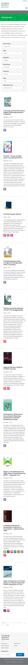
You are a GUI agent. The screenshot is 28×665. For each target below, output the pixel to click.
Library (15, 645)
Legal (8, 662)
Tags (4, 78)
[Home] (5, 5)
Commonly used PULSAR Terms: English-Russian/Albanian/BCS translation (14, 112)
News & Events (5, 647)
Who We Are (4, 643)
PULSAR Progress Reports (12, 214)
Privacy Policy (13, 662)
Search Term (7, 43)
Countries (6, 71)
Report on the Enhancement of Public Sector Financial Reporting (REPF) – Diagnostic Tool (14, 473)
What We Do (17, 643)
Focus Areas (6, 64)
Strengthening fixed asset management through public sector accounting (12, 263)
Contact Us (24, 0)
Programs (6, 57)
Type (4, 50)
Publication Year (8, 85)
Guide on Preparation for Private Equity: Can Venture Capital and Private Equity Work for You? (14, 582)
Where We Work (5, 645)
